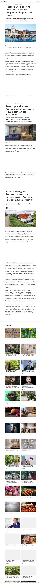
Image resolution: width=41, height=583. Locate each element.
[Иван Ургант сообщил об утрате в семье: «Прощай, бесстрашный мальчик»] (28, 367)
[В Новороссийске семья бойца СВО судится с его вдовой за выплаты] (28, 414)
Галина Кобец (11, 207)
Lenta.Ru (16, 4)
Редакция (14, 582)
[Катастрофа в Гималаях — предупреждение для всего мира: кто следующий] (12, 478)
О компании (4, 582)
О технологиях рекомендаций (32, 582)
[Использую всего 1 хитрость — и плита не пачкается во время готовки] (28, 430)
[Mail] (3, 1)
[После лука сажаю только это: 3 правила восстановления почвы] (12, 414)
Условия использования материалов (22, 582)
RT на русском (17, 103)
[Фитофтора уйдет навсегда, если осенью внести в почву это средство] (12, 351)
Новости (22, 103)
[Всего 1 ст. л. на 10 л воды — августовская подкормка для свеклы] (28, 478)
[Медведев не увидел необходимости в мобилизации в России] (12, 525)
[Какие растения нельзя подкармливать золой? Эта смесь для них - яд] (28, 525)
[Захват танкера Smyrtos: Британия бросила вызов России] (12, 509)
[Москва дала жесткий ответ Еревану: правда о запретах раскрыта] (28, 462)
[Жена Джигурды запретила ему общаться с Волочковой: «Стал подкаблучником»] (28, 541)
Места (21, 4)
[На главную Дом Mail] (5, 1)
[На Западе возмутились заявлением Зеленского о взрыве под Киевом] (28, 383)
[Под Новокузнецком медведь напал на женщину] (12, 557)
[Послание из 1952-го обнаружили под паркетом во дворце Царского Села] (12, 335)
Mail (1, 582)
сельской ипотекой (22, 241)
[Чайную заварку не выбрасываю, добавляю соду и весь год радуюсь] (28, 446)
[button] (20, 33)
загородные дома (12, 281)
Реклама (8, 582)
